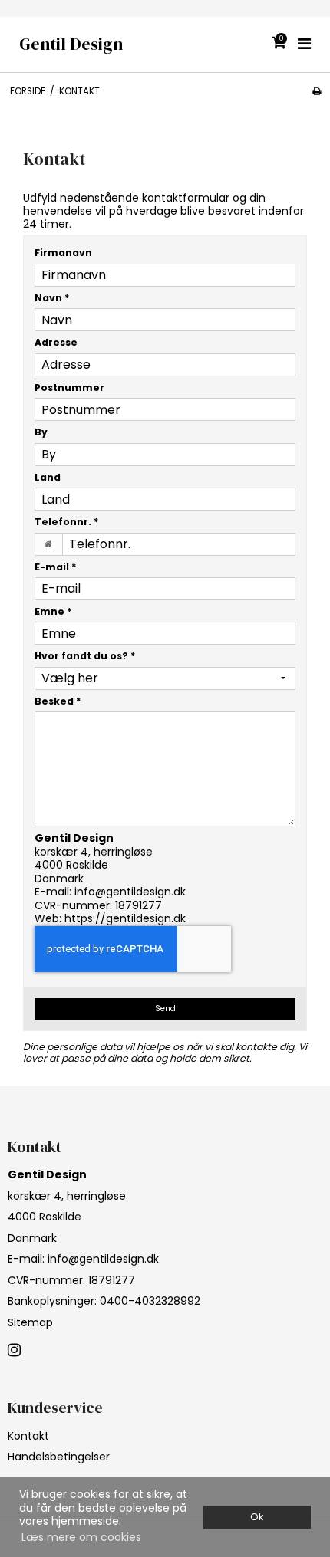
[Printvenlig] (316, 91)
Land (48, 477)
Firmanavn (63, 252)
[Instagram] (14, 1350)
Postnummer (69, 387)
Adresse (56, 342)
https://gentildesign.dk (125, 918)
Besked (58, 701)
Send (165, 1008)
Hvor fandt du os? (85, 656)
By (41, 432)
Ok (256, 1516)
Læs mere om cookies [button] (81, 1537)
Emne (53, 611)
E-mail (56, 567)
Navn (52, 298)
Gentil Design (71, 44)
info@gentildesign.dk (130, 891)
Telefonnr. (67, 521)
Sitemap (30, 1322)
